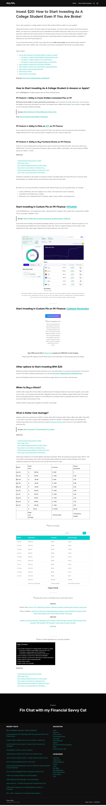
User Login (56, 738)
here (80, 373)
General (61, 611)
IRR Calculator (41, 623)
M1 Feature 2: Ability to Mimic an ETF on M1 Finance (36, 59)
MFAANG (72, 206)
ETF (47, 126)
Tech (54, 776)
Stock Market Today (44, 613)
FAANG (69, 102)
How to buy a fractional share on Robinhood (36, 78)
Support (55, 742)
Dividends (67, 607)
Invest (66, 611)
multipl (10, 3)
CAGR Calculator (61, 620)
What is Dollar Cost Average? (27, 74)
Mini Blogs (72, 611)
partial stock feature (56, 422)
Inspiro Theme (88, 802)
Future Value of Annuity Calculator (66, 623)
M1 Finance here (47, 353)
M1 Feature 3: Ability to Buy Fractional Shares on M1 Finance (39, 62)
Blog (55, 626)
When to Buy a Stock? (25, 71)
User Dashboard (58, 740)
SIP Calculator (51, 623)
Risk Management (58, 770)
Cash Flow (34, 611)
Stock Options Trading (57, 613)
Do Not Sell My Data (59, 736)
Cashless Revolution (78, 308)
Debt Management (52, 611)
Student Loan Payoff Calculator (29, 620)
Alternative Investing (57, 607)
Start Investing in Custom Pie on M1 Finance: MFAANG (35, 64)
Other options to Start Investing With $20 (31, 69)
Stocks (31, 607)
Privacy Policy (57, 734)
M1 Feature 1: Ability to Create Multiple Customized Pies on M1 (39, 57)
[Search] (84, 533)
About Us (55, 732)
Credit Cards (83, 607)
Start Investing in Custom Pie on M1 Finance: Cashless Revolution (38, 66)
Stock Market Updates (85, 3)
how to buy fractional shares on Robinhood (66, 373)
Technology (68, 613)
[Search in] (87, 533)
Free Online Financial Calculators (62, 745)
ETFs (35, 607)
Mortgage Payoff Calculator (47, 620)
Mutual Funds (41, 607)
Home (51, 626)
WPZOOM (97, 802)
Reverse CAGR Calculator (75, 620)
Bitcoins (48, 607)
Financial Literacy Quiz (59, 749)
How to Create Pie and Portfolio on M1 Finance (34, 117)
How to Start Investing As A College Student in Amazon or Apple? (38, 55)
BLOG (74, 3)
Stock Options (74, 607)
